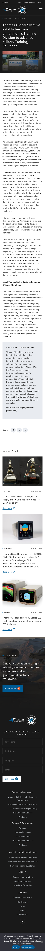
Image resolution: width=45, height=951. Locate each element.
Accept (16, 947)
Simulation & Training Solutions (22, 852)
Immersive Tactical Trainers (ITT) (23, 861)
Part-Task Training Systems (22, 866)
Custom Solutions (22, 836)
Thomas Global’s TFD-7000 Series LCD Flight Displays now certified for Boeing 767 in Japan (22, 620)
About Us (22, 892)
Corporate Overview (23, 897)
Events (25, 2)
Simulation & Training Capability (22, 857)
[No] (42, 942)
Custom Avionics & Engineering (22, 808)
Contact (39, 2)
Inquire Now (10, 688)
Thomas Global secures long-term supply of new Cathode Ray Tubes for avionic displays (21, 499)
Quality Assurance (22, 881)
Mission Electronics (22, 832)
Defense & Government (22, 823)
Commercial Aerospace (22, 792)
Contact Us (23, 914)
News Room (7, 19)
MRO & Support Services (23, 812)
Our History (22, 902)
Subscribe (9, 779)
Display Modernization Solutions (22, 804)
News (19, 2)
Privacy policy (27, 947)
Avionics (22, 828)
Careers (32, 2)
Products (22, 817)
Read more (7, 508)
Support (22, 871)
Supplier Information (22, 885)
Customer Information (22, 877)
